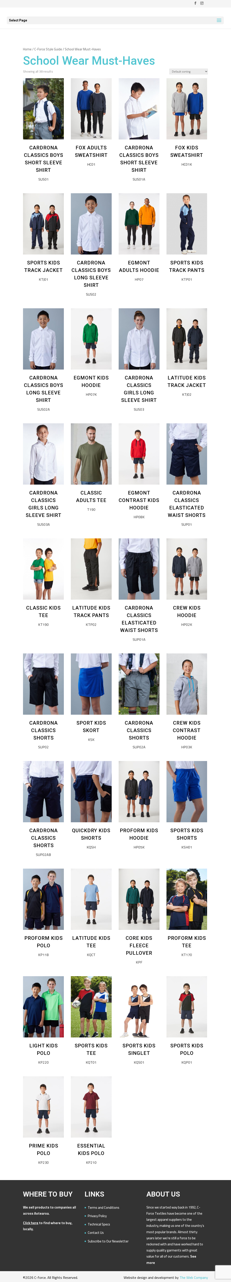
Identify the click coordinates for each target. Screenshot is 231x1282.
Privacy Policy (97, 1216)
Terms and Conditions (103, 1207)
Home (27, 49)
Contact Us (96, 1232)
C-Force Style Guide (48, 49)
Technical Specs (99, 1224)
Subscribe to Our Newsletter (108, 1241)
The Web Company (194, 1277)
